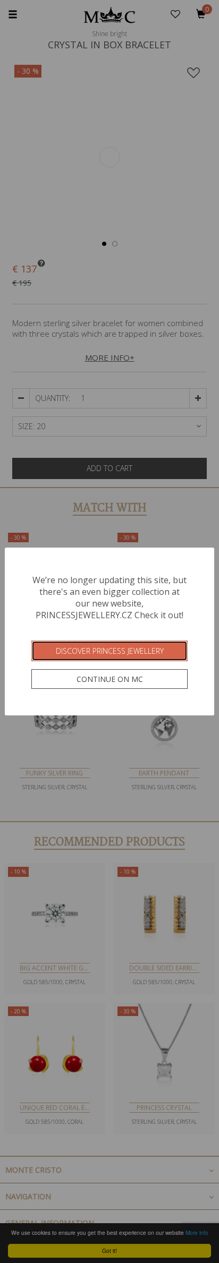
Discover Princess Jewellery (110, 651)
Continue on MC (110, 679)
